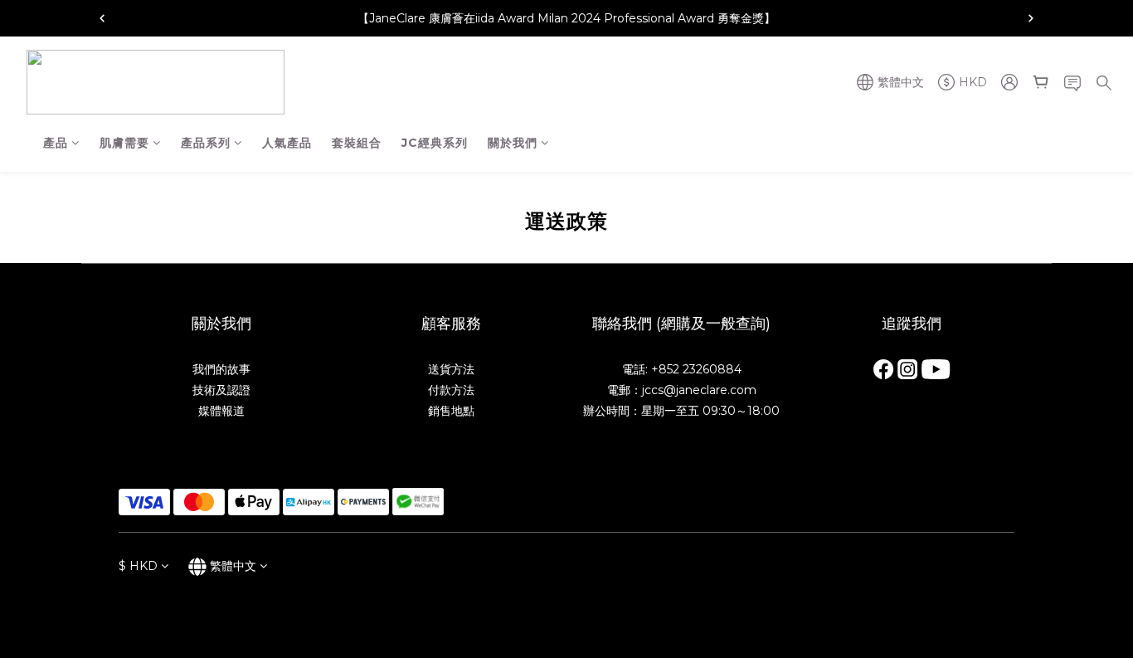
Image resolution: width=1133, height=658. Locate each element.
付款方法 (451, 390)
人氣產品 (287, 142)
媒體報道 (221, 410)
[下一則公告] (1031, 18)
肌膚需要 (124, 142)
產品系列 (206, 142)
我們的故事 (221, 369)
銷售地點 (451, 410)
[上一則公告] (102, 18)
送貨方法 (451, 369)
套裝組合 (357, 142)
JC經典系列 (434, 142)
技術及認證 (221, 390)
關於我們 (512, 142)
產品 (55, 142)
